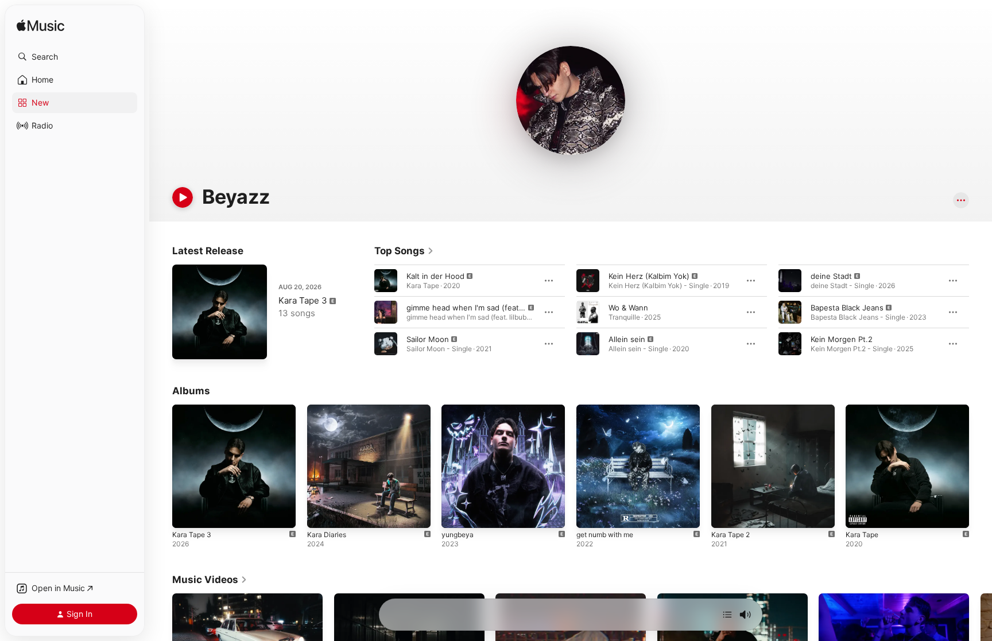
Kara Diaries (328, 409)
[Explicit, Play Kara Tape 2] (725, 513)
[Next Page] (980, 312)
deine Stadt (831, 276)
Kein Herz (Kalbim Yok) (649, 276)
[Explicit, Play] (385, 280)
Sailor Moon (427, 339)
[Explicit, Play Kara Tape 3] (186, 344)
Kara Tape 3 (302, 300)
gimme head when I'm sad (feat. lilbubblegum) (489, 307)
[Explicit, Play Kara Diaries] (321, 513)
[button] (75, 57)
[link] (404, 250)
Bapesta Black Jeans (847, 307)
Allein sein (627, 339)
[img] (40, 26)
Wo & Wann (628, 307)
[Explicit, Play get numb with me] (590, 513)
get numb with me (609, 409)
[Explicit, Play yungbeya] (455, 513)
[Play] (182, 197)
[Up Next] (727, 615)
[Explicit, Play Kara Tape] (860, 513)
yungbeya (458, 409)
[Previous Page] (363, 312)
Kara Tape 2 (732, 409)
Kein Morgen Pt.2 (842, 339)
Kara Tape (863, 409)
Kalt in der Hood (435, 276)
